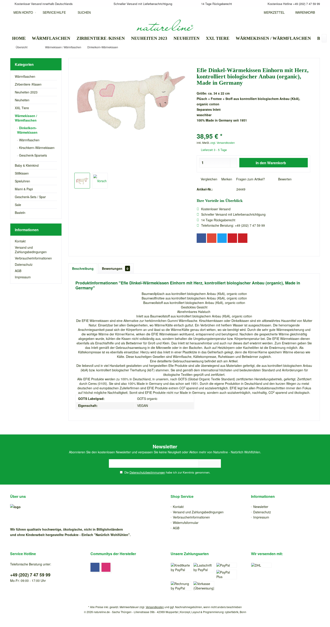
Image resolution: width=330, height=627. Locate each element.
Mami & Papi (24, 189)
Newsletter (260, 506)
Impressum (23, 277)
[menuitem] (304, 12)
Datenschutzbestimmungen (147, 472)
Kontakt (20, 241)
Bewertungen (115, 268)
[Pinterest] (232, 238)
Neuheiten (22, 100)
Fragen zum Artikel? (250, 179)
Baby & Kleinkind (27, 165)
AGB (18, 270)
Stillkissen (22, 173)
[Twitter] (222, 238)
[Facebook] (201, 238)
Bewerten (284, 179)
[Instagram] (105, 567)
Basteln (20, 212)
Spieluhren (22, 181)
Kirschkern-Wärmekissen (36, 147)
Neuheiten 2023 (26, 92)
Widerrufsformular (185, 522)
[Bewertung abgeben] (253, 130)
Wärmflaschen (25, 76)
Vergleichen (208, 179)
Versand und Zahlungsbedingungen (31, 249)
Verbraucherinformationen (33, 258)
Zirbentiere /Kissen (28, 84)
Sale (18, 204)
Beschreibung (83, 268)
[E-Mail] (242, 238)
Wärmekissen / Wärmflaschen (26, 117)
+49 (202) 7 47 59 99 (30, 575)
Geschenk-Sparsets (32, 155)
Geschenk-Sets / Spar (30, 197)
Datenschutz (24, 264)
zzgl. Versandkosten (222, 142)
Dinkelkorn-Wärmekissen (27, 130)
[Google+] (211, 238)
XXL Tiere (22, 108)
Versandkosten (155, 607)
